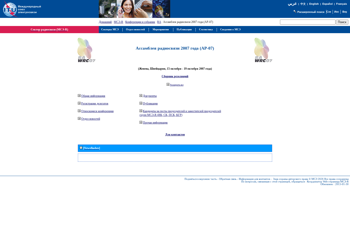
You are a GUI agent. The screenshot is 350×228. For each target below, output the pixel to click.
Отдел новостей (90, 118)
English (314, 3)
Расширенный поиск (311, 11)
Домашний (105, 22)
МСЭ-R (118, 22)
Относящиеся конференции (97, 111)
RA (159, 22)
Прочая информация (155, 122)
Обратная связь (227, 179)
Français (341, 3)
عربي (292, 3)
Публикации (150, 103)
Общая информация (93, 96)
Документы (150, 96)
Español (327, 3)
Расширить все (177, 85)
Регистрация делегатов (94, 103)
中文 (303, 4)
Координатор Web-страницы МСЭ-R (328, 181)
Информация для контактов (254, 179)
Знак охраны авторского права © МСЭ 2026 (298, 179)
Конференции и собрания (140, 22)
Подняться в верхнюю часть (201, 179)
